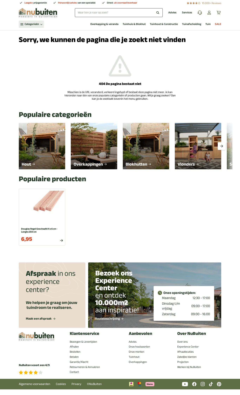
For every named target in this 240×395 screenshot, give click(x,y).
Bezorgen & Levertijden (83, 341)
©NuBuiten (94, 384)
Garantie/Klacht (79, 362)
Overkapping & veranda (104, 24)
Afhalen (74, 346)
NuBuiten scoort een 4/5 (34, 365)
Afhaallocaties (185, 351)
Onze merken (136, 351)
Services (187, 12)
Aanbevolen (140, 333)
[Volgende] (221, 146)
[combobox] (119, 12)
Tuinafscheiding (191, 24)
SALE (218, 24)
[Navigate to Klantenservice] (200, 13)
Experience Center (188, 346)
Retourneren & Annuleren (85, 367)
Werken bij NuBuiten (189, 367)
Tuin (208, 24)
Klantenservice (84, 333)
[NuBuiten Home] (38, 12)
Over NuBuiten (191, 333)
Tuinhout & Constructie (164, 24)
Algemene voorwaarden (34, 384)
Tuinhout (134, 356)
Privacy (76, 384)
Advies (172, 12)
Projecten (183, 362)
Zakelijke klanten (187, 356)
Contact (74, 372)
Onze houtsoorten (139, 346)
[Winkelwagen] (219, 12)
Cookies (61, 384)
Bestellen (75, 351)
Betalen (74, 356)
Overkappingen (138, 362)
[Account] (209, 13)
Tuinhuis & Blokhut (134, 24)
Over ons (182, 341)
